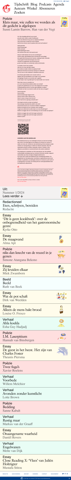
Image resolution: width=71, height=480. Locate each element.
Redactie (5, 474)
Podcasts (45, 4)
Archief (26, 474)
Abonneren (47, 8)
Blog (33, 4)
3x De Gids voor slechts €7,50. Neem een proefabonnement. (36, 478)
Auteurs (19, 8)
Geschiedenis (16, 474)
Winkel (32, 8)
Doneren (35, 474)
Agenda (58, 4)
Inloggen (67, 1)
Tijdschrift (21, 4)
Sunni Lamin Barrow (16, 29)
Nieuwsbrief (54, 474)
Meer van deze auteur (21, 177)
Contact (44, 474)
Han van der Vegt (43, 29)
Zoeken (19, 12)
